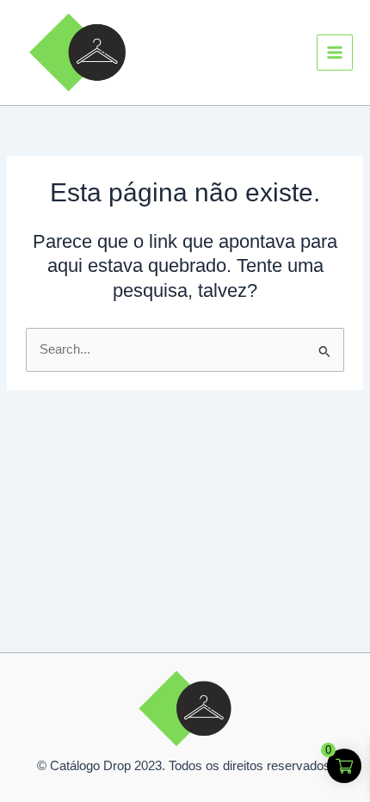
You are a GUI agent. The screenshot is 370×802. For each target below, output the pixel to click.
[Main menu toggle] (335, 52)
